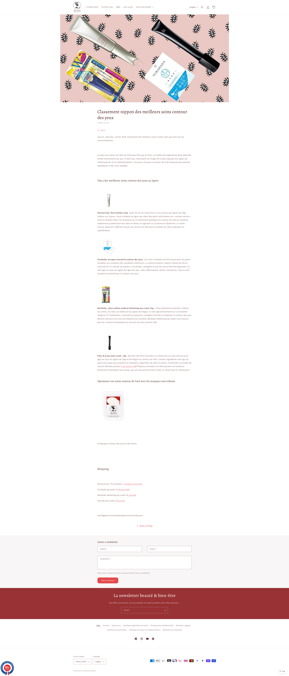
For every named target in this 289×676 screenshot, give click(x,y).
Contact (106, 625)
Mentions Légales (183, 625)
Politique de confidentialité (162, 625)
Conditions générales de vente (135, 625)
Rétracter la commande (172, 630)
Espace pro (116, 625)
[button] (145, 7)
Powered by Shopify (89, 671)
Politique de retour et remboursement (145, 630)
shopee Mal (123, 489)
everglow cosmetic (132, 483)
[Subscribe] (165, 610)
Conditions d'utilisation (117, 630)
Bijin (80, 671)
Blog (98, 625)
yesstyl (131, 495)
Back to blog (146, 525)
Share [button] (102, 130)
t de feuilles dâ (128, 366)
